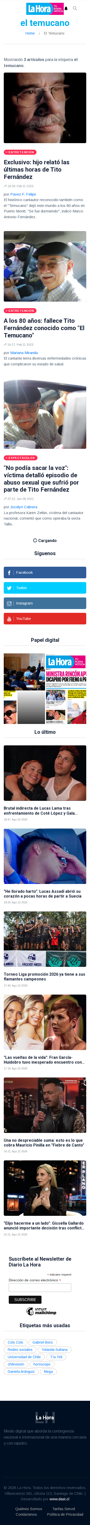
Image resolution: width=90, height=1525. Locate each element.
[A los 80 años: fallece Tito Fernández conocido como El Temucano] (45, 266)
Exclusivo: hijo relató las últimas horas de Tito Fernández (37, 169)
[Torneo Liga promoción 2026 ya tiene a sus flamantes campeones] (45, 939)
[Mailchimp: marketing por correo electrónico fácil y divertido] (41, 1315)
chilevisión (16, 1364)
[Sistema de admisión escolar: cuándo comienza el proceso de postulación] (31, 688)
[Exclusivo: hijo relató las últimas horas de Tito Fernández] (45, 108)
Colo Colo (15, 1342)
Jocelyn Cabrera (23, 507)
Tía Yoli (56, 1357)
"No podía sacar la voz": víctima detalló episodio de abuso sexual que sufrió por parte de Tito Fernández (41, 478)
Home (30, 33)
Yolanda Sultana (55, 1350)
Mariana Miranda (24, 353)
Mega (48, 1372)
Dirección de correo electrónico (35, 1280)
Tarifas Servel (63, 1509)
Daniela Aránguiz (21, 1372)
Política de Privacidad (65, 1514)
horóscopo (42, 1364)
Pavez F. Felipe (23, 194)
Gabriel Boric (42, 1342)
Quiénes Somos (28, 1509)
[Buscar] (75, 8)
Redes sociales (20, 1350)
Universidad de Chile (24, 1357)
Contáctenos (26, 1514)
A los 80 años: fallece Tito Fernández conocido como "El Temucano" (44, 328)
